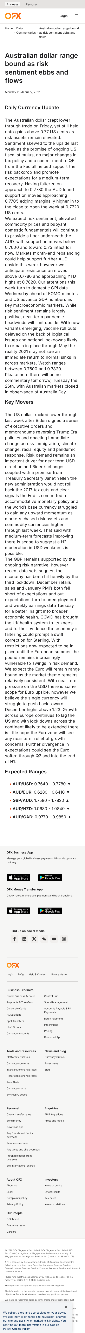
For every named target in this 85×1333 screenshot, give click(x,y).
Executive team (16, 1225)
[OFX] (13, 16)
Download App (52, 1037)
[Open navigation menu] (76, 16)
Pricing (48, 1031)
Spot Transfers (15, 1021)
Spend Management (56, 1002)
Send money (14, 1120)
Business (12, 4)
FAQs (21, 974)
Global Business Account (21, 996)
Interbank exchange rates (22, 1069)
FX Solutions (14, 1014)
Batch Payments (53, 1018)
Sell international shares (21, 1165)
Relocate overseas (17, 1143)
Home (9, 28)
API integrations (54, 1114)
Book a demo (59, 974)
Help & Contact (37, 974)
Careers (11, 1231)
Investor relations (55, 1204)
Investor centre (53, 1185)
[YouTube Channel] (54, 939)
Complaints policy (17, 1198)
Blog (47, 1069)
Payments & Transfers (20, 1002)
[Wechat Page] (44, 939)
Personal (31, 4)
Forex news (51, 1063)
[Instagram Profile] (64, 939)
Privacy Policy (15, 1204)
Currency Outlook (55, 1057)
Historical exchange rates (22, 1075)
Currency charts (16, 1088)
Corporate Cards (16, 1008)
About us (12, 1185)
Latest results (52, 1191)
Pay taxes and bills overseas (23, 1149)
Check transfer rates (19, 1114)
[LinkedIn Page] (24, 939)
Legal (10, 1191)
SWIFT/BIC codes (17, 1094)
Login (64, 16)
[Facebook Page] (14, 939)
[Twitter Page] (34, 939)
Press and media (54, 1120)
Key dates (50, 1198)
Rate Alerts (13, 1082)
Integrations (51, 1024)
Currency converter (18, 1063)
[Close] (66, 1307)
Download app (15, 1127)
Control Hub (51, 996)
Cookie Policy (21, 1328)
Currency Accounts (18, 1033)
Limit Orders (14, 1027)
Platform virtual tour (18, 1057)
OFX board (13, 1219)
